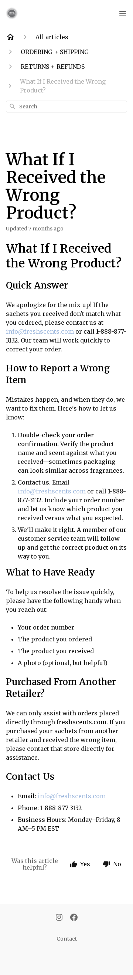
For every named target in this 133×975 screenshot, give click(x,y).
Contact (67, 938)
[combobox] (66, 106)
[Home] (10, 37)
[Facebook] (73, 918)
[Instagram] (59, 918)
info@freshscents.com (40, 331)
